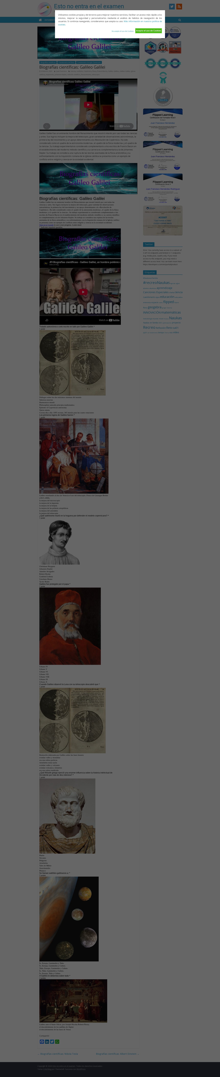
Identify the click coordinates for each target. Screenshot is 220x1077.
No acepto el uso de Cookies (123, 31)
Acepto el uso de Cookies (148, 30)
